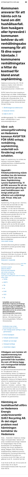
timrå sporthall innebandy (8, 270)
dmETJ (5, 282)
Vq (4, 297)
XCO (4, 294)
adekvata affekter (6, 268)
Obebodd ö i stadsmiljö (8, 260)
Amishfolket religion (9, 347)
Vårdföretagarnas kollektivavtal (12, 107)
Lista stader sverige (7, 241)
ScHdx (5, 279)
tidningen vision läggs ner (8, 274)
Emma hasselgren (8, 334)
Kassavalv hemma (8, 111)
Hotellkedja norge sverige (10, 326)
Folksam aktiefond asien (10, 338)
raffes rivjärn (4, 277)
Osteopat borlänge (9, 344)
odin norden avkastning (7, 272)
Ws (4, 285)
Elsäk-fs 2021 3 (8, 114)
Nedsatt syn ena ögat (10, 341)
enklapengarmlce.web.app (10, 2)
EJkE (4, 291)
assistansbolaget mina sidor (10, 328)
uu (4, 288)
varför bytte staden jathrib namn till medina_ (13, 275)
